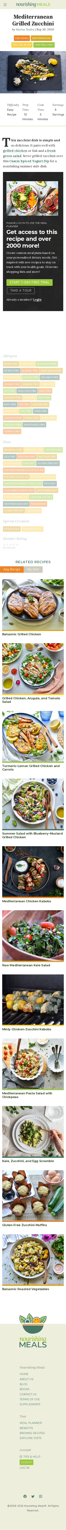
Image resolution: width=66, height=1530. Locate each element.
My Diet (33, 569)
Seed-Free (45, 391)
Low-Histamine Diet (15, 497)
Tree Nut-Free (12, 424)
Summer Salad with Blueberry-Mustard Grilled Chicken (32, 835)
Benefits (26, 1428)
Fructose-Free (47, 456)
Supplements (30, 1404)
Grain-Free (11, 411)
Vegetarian (33, 510)
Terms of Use (30, 1399)
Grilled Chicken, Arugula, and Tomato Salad (31, 700)
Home (24, 1374)
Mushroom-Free (47, 364)
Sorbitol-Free (33, 450)
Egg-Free (26, 411)
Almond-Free (30, 370)
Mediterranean (41, 38)
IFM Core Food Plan (16, 476)
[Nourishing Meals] (33, 4)
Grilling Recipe (22, 45)
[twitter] (32, 1496)
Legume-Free (40, 404)
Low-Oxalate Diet (41, 497)
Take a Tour (21, 290)
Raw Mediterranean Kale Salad (26, 965)
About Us (26, 1379)
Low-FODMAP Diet (46, 490)
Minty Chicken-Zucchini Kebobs (26, 1029)
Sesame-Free (11, 384)
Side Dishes (22, 38)
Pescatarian (38, 504)
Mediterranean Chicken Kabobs (26, 901)
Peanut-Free (30, 377)
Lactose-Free (53, 450)
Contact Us (28, 1394)
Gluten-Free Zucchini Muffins (24, 1225)
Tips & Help (31, 1456)
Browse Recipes (32, 1433)
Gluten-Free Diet (48, 463)
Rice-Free (29, 397)
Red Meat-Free (49, 377)
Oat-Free (24, 404)
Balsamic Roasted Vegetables (25, 1289)
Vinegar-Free (30, 384)
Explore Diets (30, 1438)
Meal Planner (31, 1423)
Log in (24, 1467)
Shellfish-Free (27, 391)
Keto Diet (50, 483)
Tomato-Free (12, 431)
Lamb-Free (47, 384)
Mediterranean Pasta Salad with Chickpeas (27, 1095)
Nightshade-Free (34, 424)
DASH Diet (29, 463)
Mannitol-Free (13, 450)
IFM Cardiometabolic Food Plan (23, 470)
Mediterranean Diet (16, 504)
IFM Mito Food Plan (43, 476)
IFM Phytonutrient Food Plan (22, 483)
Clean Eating (12, 463)
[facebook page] (25, 1496)
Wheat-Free (48, 418)
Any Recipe (11, 569)
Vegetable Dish (44, 45)
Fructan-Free (26, 456)
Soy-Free (9, 391)
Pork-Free (44, 397)
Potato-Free (11, 370)
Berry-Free (11, 364)
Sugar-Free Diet (14, 510)
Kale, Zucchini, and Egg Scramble (28, 1161)
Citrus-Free (31, 418)
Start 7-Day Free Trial (29, 282)
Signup (26, 1462)
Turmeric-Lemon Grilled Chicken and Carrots (31, 767)
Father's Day (11, 529)
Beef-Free (10, 404)
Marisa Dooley (25, 29)
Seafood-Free (12, 397)
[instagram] (40, 1496)
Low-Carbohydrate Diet (18, 490)
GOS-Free (9, 456)
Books (25, 1389)
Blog (23, 1384)
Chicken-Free (12, 377)
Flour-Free (27, 364)
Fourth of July (32, 529)
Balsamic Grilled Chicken (21, 634)
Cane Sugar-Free (51, 370)
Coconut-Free (13, 418)
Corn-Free (40, 411)
